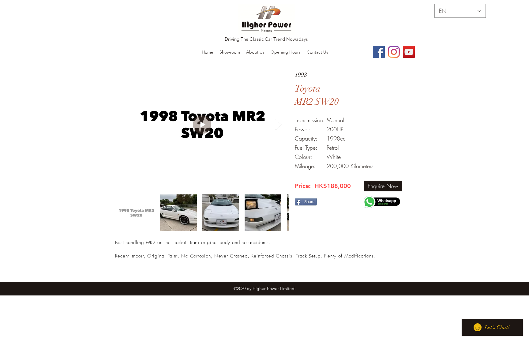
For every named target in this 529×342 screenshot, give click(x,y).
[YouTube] (409, 52)
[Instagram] (394, 52)
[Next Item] (278, 124)
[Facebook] (379, 52)
